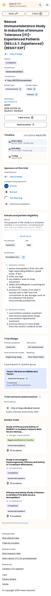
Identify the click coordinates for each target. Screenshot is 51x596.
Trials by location (10, 543)
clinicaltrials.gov (22, 523)
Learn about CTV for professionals (19, 558)
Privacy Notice (9, 579)
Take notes (24, 117)
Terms (5, 584)
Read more (25, 236)
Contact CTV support (13, 568)
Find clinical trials (10, 538)
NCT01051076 (10, 102)
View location (24, 124)
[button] (14, 71)
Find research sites (11, 553)
